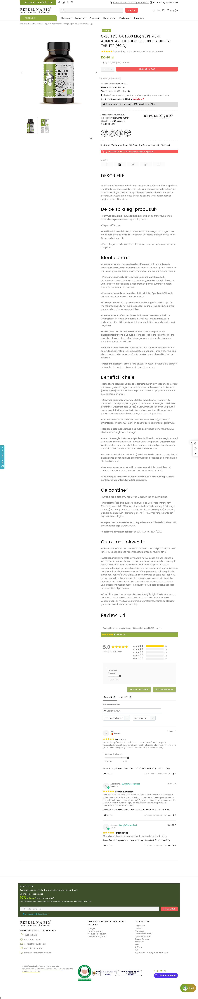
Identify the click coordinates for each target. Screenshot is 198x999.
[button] (111, 78)
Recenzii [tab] (108, 697)
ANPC (137, 944)
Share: (104, 160)
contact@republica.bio (35, 944)
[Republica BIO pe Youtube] (72, 2)
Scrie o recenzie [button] (165, 689)
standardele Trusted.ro (31, 971)
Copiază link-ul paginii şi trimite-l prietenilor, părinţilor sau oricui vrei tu (136, 95)
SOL (136, 950)
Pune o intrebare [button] (140, 689)
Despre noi (140, 925)
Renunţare (140, 942)
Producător (106, 115)
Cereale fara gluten (97, 936)
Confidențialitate (142, 936)
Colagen (91, 928)
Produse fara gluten (97, 934)
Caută (131, 10)
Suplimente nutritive (121, 118)
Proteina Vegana (95, 931)
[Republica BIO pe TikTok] (68, 2)
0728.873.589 (172, 2)
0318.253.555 (122, 84)
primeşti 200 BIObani (36, 914)
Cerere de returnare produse (37, 953)
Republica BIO (35, 10)
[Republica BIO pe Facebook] (59, 2)
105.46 (114, 87)
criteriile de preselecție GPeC (51, 969)
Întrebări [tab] (124, 697)
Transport (139, 931)
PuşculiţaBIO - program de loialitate (151, 952)
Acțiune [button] (109, 774)
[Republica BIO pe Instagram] (63, 2)
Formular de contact (34, 948)
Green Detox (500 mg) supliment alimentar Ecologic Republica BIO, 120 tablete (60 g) (136, 768)
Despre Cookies (142, 939)
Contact (157, 2)
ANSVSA (138, 947)
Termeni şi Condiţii (143, 933)
